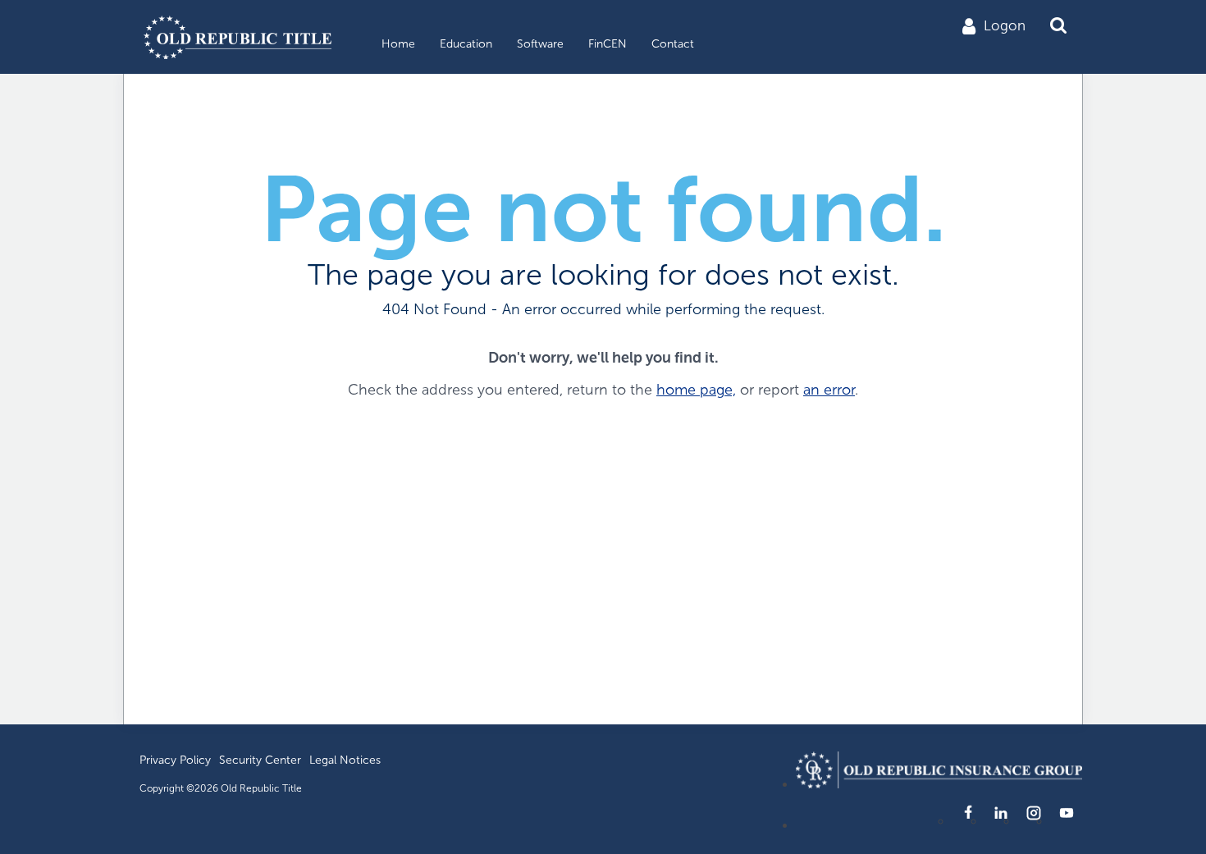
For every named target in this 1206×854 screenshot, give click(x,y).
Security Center (260, 760)
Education (466, 44)
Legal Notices (345, 760)
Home (398, 44)
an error (829, 389)
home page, (696, 389)
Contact (672, 44)
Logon (1005, 26)
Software (540, 44)
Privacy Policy (175, 760)
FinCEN (607, 44)
